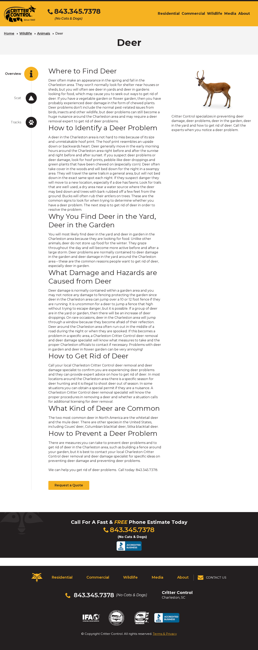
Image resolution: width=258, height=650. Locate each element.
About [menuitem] (244, 13)
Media (157, 577)
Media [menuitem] (230, 13)
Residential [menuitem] (169, 13)
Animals (43, 33)
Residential (62, 577)
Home (9, 33)
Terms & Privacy (165, 634)
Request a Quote (69, 485)
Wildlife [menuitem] (214, 13)
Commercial (97, 577)
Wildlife (25, 33)
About (183, 577)
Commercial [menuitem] (193, 13)
